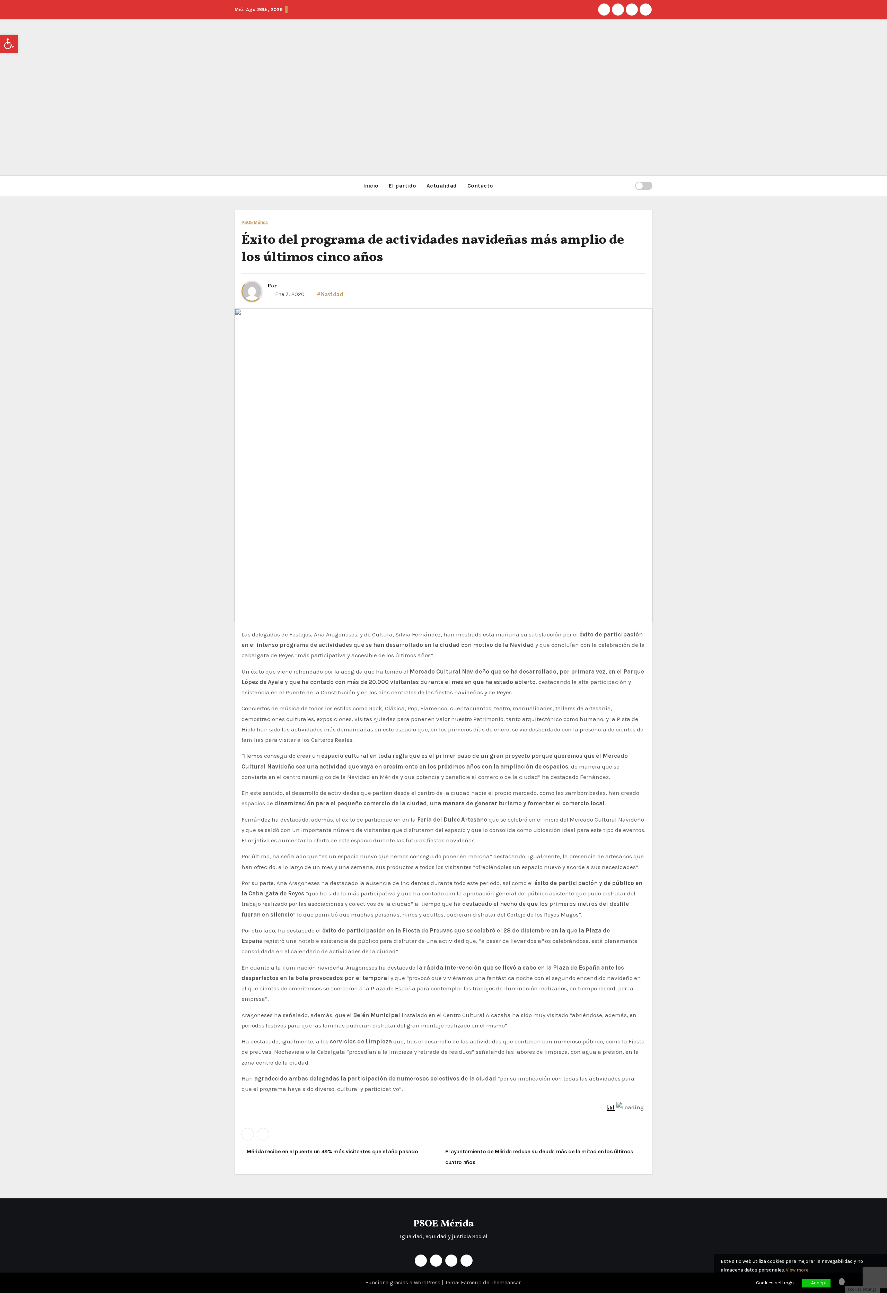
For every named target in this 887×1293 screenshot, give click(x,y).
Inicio (370, 185)
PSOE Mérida (254, 222)
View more (797, 1270)
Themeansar (506, 1282)
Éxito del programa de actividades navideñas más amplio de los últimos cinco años (432, 249)
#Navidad (330, 294)
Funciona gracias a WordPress (403, 1282)
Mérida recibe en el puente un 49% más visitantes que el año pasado (332, 1151)
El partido (402, 185)
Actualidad (442, 185)
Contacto (480, 185)
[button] (626, 186)
